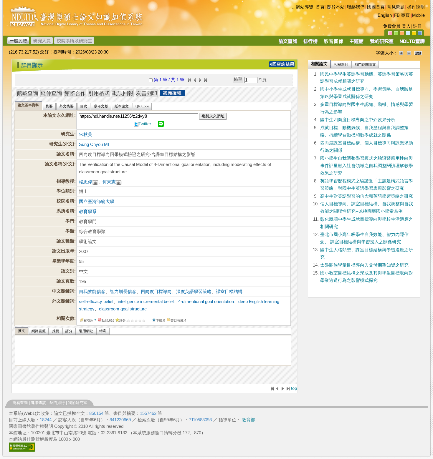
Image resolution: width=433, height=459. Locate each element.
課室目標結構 (229, 291)
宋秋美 (85, 134)
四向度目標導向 (156, 291)
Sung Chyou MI (94, 144)
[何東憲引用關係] (119, 181)
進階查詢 (38, 402)
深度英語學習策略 (193, 291)
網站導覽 (304, 7)
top (294, 388)
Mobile (418, 15)
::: (293, 7)
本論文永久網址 (58, 115)
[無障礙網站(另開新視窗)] (22, 450)
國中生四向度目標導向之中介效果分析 (357, 119)
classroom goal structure (123, 309)
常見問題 (396, 7)
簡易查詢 (20, 402)
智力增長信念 (123, 291)
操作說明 (416, 7)
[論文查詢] (288, 43)
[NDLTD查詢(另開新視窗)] (412, 43)
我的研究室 (77, 402)
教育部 (248, 420)
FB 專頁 (402, 15)
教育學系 (88, 211)
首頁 (320, 7)
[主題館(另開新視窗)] (356, 43)
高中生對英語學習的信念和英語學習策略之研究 (366, 196)
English (385, 15)
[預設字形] (418, 53)
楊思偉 (85, 181)
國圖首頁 (376, 7)
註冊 (417, 26)
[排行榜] (311, 43)
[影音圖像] (334, 43)
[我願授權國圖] (172, 94)
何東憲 (109, 181)
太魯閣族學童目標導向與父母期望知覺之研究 (364, 265)
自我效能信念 (92, 291)
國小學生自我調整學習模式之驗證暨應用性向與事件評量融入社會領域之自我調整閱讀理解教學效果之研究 (366, 165)
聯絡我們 (356, 7)
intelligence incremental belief (146, 301)
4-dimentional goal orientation (206, 301)
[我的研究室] (381, 43)
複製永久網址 (212, 116)
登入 (406, 26)
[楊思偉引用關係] (95, 181)
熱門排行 (57, 402)
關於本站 (336, 7)
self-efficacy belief (96, 301)
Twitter (144, 124)
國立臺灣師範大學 (96, 201)
